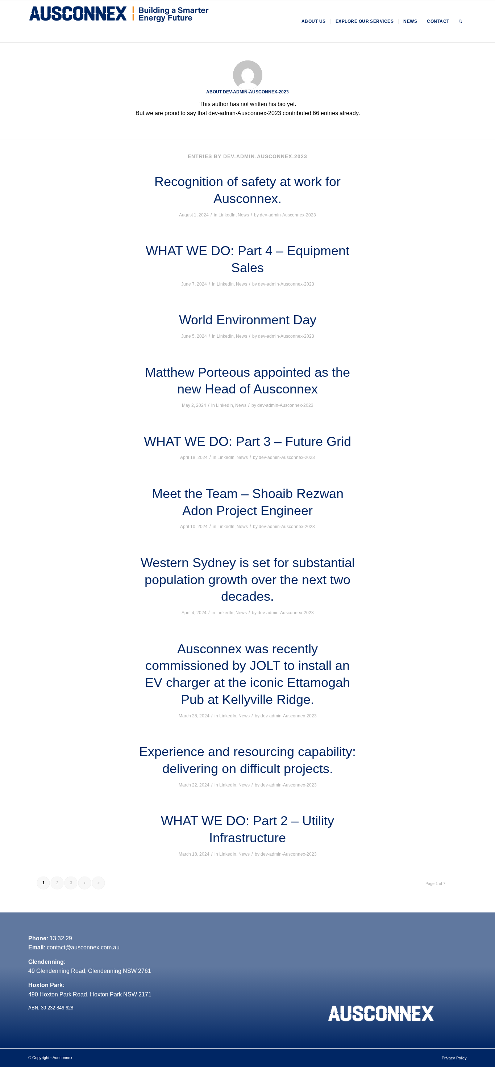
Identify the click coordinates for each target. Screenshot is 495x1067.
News (243, 215)
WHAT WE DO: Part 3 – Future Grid (247, 441)
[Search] (460, 21)
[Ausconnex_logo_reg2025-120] (118, 21)
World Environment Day (247, 319)
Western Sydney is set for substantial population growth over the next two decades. (248, 579)
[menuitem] (313, 21)
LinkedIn (227, 215)
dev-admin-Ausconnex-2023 (288, 215)
